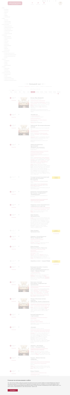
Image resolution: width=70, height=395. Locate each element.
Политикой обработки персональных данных (24, 385)
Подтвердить (13, 390)
